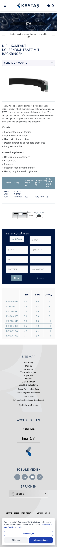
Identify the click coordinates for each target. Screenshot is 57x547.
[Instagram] (40, 477)
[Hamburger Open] (5, 5)
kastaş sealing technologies (23, 34)
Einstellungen (28, 533)
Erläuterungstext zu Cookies (28, 393)
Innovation (28, 369)
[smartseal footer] (28, 438)
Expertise (28, 375)
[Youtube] (32, 477)
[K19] (28, 214)
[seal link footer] (28, 429)
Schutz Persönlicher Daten (28, 389)
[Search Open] (53, 5)
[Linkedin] (25, 477)
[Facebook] (17, 477)
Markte (28, 366)
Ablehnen (16, 540)
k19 (28, 37)
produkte (43, 34)
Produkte (28, 362)
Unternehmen (28, 381)
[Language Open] (48, 5)
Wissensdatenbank (29, 372)
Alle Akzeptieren (41, 540)
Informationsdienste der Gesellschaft (28, 400)
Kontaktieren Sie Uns (28, 405)
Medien (28, 378)
